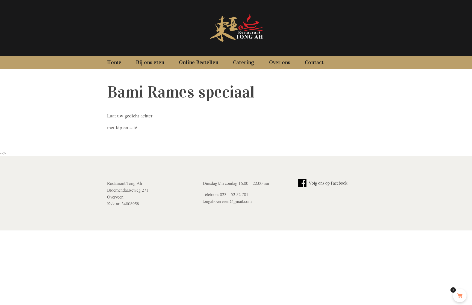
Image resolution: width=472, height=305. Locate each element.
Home (114, 62)
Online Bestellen (198, 62)
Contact (314, 62)
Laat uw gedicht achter (129, 115)
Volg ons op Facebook (327, 183)
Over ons (279, 62)
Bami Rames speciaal (181, 92)
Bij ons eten (150, 62)
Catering (243, 62)
